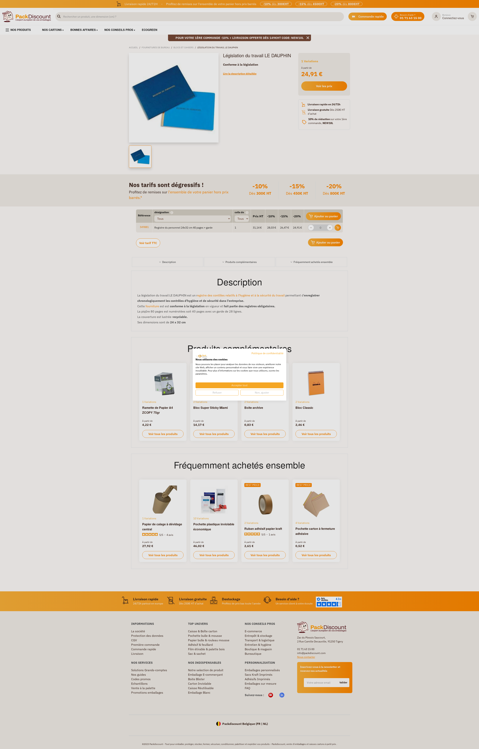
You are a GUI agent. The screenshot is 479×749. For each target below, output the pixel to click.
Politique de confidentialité (267, 353)
